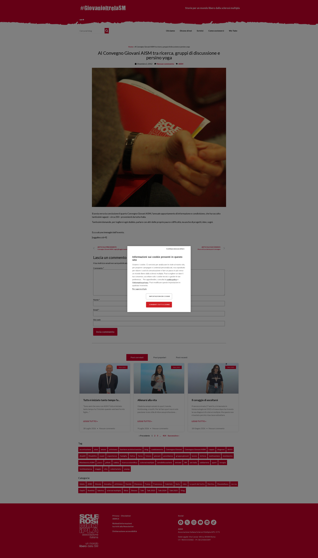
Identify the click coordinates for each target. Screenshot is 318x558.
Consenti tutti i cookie (159, 304)
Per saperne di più (139, 289)
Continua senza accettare (175, 249)
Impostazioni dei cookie (159, 296)
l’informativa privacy (140, 283)
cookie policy (172, 280)
